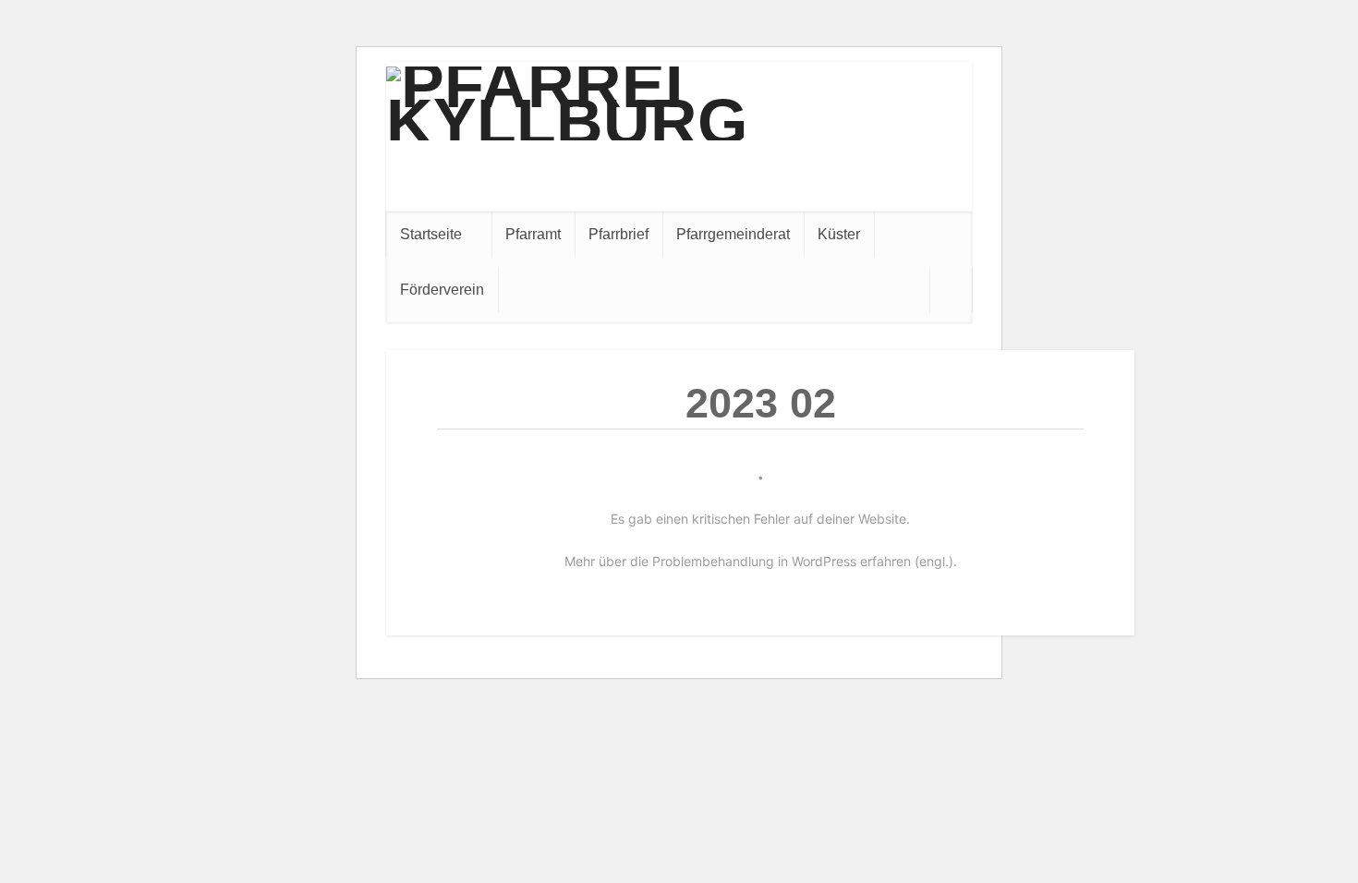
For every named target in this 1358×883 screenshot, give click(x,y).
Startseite (431, 234)
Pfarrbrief (618, 234)
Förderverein (442, 289)
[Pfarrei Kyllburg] (679, 103)
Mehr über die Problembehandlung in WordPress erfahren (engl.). (760, 561)
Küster (839, 234)
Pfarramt (533, 234)
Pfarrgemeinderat (733, 234)
